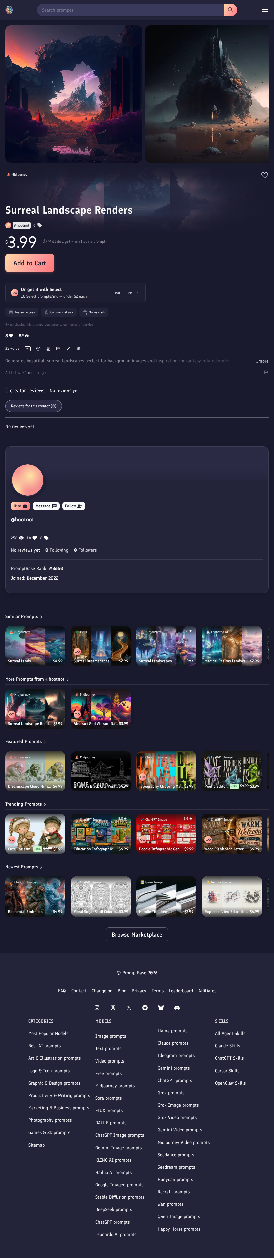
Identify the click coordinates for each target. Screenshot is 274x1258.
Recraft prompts (174, 1192)
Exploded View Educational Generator (227, 911)
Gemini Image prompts (118, 1148)
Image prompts (110, 1036)
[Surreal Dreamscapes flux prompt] (101, 646)
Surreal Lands (19, 661)
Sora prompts (108, 1098)
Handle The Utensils (156, 911)
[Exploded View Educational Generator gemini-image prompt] (232, 896)
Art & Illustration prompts (54, 1058)
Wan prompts (170, 1204)
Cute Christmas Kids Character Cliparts (20, 849)
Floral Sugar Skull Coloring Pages (96, 911)
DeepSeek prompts (113, 1209)
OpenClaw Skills (230, 1083)
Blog (122, 991)
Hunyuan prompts (175, 1179)
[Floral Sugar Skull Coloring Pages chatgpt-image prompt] (101, 896)
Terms (158, 991)
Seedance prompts (176, 1155)
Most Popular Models (48, 1033)
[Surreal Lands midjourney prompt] (35, 646)
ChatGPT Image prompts (119, 1135)
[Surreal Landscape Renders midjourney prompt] (35, 709)
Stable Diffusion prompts (119, 1197)
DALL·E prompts (110, 1123)
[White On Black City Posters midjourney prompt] (101, 771)
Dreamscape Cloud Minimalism (30, 786)
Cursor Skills (227, 1071)
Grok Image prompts (178, 1105)
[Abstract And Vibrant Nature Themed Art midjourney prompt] (101, 709)
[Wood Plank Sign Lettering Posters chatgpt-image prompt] (232, 834)
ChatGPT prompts (112, 1222)
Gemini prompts (174, 1068)
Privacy (139, 991)
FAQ (62, 991)
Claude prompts (173, 1043)
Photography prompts (50, 1120)
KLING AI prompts (113, 1160)
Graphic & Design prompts (54, 1083)
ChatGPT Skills (229, 1058)
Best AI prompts (44, 1046)
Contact (78, 991)
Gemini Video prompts (180, 1130)
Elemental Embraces (25, 911)
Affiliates (207, 991)
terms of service (81, 324)
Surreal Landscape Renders (30, 723)
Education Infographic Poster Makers (96, 849)
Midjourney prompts (115, 1086)
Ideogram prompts (176, 1055)
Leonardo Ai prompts (115, 1234)
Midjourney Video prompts (184, 1142)
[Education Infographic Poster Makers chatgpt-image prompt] (101, 834)
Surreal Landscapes (155, 661)
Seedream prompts (176, 1167)
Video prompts (109, 1061)
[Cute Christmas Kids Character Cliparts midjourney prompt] (35, 834)
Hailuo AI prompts (113, 1172)
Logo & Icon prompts (49, 1071)
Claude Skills (227, 1046)
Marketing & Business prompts (58, 1108)
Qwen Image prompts (179, 1217)
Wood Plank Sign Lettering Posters (227, 849)
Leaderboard (181, 991)
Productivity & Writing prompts (59, 1095)
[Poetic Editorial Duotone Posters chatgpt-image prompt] (232, 771)
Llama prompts (172, 1031)
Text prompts (108, 1048)
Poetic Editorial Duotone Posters (217, 786)
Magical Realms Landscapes (227, 661)
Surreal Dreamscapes (92, 661)
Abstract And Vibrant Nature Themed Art (96, 723)
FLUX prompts (109, 1110)
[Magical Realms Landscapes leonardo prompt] (232, 646)
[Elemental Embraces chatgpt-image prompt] (35, 896)
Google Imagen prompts (119, 1185)
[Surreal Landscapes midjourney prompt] (166, 646)
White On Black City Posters (96, 786)
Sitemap (36, 1145)
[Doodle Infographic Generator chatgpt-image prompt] (166, 834)
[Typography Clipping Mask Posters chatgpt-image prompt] (166, 771)
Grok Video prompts (177, 1117)
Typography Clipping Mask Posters (161, 786)
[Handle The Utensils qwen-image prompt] (166, 896)
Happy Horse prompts (179, 1229)
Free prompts (108, 1073)
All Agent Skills (230, 1033)
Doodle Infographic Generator (161, 849)
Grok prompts (171, 1093)
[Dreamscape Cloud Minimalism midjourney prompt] (35, 771)
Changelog (102, 991)
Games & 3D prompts (49, 1132)
